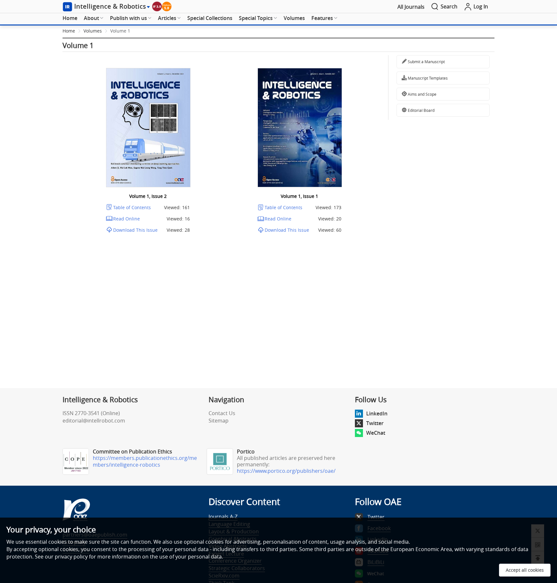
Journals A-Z (223, 516)
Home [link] (69, 31)
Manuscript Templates (427, 78)
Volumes (294, 18)
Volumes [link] (92, 31)
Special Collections (209, 18)
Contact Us (222, 413)
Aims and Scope (421, 94)
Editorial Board (421, 110)
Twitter (375, 423)
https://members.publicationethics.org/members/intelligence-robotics (145, 461)
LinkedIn (376, 413)
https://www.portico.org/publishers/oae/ (286, 470)
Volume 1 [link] (120, 31)
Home (70, 18)
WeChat (375, 432)
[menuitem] (70, 18)
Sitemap (219, 420)
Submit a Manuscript (426, 61)
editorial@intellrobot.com (94, 420)
